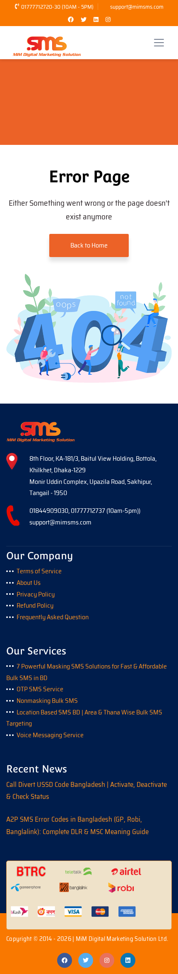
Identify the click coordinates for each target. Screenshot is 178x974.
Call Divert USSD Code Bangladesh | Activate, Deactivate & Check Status (86, 790)
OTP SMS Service (40, 689)
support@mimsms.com (137, 6)
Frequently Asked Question (53, 617)
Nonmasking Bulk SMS (47, 700)
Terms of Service (39, 571)
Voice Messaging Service (50, 735)
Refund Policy (35, 605)
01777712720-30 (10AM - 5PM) (57, 6)
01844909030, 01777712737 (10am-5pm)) (84, 510)
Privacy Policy (36, 594)
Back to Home (89, 245)
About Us (29, 582)
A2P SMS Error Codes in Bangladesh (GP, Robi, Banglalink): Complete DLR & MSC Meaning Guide (77, 825)
